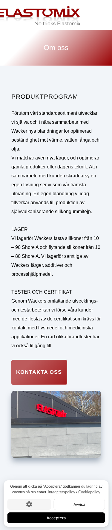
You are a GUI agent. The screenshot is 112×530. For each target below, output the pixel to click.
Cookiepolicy (89, 492)
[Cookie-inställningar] (29, 504)
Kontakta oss (39, 372)
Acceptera (56, 517)
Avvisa (79, 504)
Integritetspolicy (61, 492)
